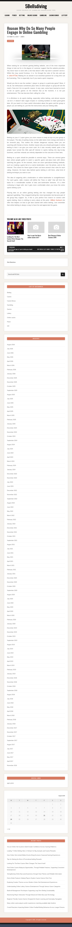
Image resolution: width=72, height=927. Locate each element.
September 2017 (12, 740)
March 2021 (10, 565)
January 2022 (11, 524)
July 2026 (10, 348)
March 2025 (10, 415)
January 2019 (11, 673)
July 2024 (10, 449)
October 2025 (11, 386)
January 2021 (11, 574)
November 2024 (12, 432)
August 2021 (11, 544)
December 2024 (12, 428)
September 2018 (12, 690)
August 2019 (11, 644)
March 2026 (10, 365)
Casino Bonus (54, 15)
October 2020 (11, 586)
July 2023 (10, 482)
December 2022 (12, 490)
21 (44, 815)
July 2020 (10, 598)
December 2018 (12, 678)
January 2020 (11, 623)
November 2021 (12, 532)
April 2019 (10, 661)
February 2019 (11, 669)
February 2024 (11, 465)
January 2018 (11, 724)
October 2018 (11, 686)
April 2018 (10, 711)
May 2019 (10, 657)
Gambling (43, 15)
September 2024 (12, 440)
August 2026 (11, 344)
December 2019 (12, 628)
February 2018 (11, 719)
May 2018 (10, 707)
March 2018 (10, 715)
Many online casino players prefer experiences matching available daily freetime (31, 903)
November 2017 (12, 732)
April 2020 (10, 611)
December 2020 (12, 578)
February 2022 (11, 519)
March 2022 (10, 515)
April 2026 (10, 361)
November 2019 (12, 632)
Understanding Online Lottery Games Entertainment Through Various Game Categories (33, 886)
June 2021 (10, 553)
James (22, 36)
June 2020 (10, 603)
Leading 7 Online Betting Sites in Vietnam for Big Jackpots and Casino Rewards (31, 851)
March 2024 (10, 461)
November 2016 (12, 765)
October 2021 (11, 536)
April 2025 (10, 411)
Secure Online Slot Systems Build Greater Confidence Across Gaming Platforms (31, 847)
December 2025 (12, 378)
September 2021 (12, 540)
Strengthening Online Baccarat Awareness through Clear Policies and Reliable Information (34, 874)
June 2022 (10, 507)
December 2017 (12, 728)
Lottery (64, 15)
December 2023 (12, 474)
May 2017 (10, 757)
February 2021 (11, 569)
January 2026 (11, 373)
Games (9, 309)
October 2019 (11, 636)
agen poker (10, 783)
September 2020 (12, 590)
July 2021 (10, 549)
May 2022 (10, 511)
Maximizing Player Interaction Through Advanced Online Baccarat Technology (31, 895)
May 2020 (10, 607)
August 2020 (11, 594)
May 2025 (10, 407)
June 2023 (10, 486)
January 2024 (11, 469)
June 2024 (10, 453)
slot (8, 326)
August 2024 (11, 444)
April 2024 (10, 457)
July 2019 (10, 648)
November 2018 (12, 682)
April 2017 (10, 761)
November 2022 (12, 494)
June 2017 (10, 753)
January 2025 (11, 424)
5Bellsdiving (36, 6)
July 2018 (10, 699)
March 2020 (10, 615)
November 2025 (12, 382)
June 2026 (10, 353)
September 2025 (12, 390)
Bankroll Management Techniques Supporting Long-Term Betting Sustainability (31, 890)
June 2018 (10, 703)
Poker (14, 15)
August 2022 (11, 503)
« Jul (8, 829)
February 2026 (11, 369)
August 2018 (11, 694)
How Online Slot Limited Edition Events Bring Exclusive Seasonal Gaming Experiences (33, 855)
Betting (22, 15)
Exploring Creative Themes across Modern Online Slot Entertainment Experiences (32, 882)
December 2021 (12, 528)
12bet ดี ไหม (13, 76)
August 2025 (11, 394)
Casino (7, 15)
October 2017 (11, 736)
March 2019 (10, 665)
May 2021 (10, 557)
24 (11, 819)
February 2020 (11, 619)
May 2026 (10, 357)
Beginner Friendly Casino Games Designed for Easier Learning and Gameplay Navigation (34, 899)
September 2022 (12, 499)
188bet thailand (56, 200)
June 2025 (10, 403)
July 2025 (10, 398)
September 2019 (12, 640)
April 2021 (10, 561)
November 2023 (12, 478)
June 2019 (10, 653)
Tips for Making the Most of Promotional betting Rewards (24, 859)
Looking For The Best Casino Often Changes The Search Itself (26, 863)
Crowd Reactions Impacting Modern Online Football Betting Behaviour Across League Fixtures (36, 907)
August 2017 (11, 744)
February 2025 (11, 419)
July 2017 (10, 749)
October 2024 (11, 436)
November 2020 (12, 582)
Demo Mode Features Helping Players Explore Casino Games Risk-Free (29, 878)
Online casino (32, 15)
